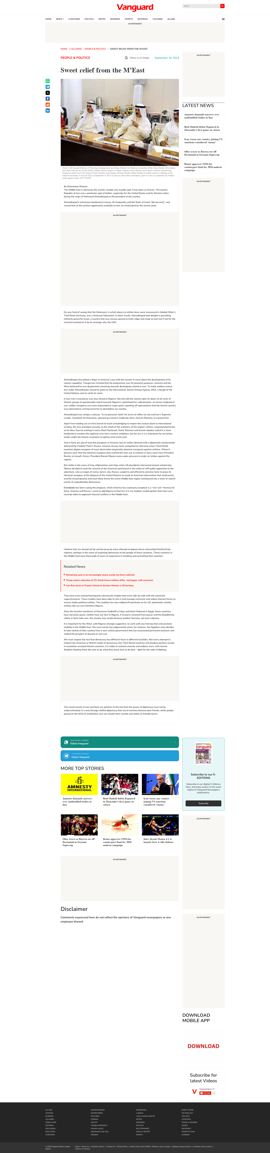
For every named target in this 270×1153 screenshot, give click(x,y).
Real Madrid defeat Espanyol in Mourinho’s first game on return (202, 128)
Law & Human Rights (145, 1116)
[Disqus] (120, 967)
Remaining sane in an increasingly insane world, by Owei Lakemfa (100, 574)
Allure (48, 1110)
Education (50, 1131)
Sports (129, 19)
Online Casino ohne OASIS (140, 1146)
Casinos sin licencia (82, 1149)
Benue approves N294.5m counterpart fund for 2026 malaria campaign (203, 166)
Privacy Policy (122, 1146)
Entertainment (98, 1110)
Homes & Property (99, 1125)
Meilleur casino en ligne (161, 1146)
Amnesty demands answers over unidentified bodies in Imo (201, 115)
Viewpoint (186, 1128)
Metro (101, 19)
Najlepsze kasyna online (181, 1146)
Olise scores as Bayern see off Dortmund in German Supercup (201, 153)
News (59, 19)
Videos (185, 1125)
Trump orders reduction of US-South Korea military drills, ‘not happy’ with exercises (109, 580)
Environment (97, 1113)
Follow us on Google (139, 57)
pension (94, 1135)
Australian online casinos (202, 1146)
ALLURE (171, 19)
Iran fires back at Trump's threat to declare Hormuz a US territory (100, 585)
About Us (85, 1146)
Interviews (141, 1110)
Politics (89, 19)
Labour (139, 1113)
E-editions (74, 19)
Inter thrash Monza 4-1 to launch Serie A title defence (158, 840)
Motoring (140, 1122)
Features (95, 1116)
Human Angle (97, 1128)
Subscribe (204, 803)
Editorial (143, 19)
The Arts (186, 1116)
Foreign (94, 1119)
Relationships (142, 1128)
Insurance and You (100, 1131)
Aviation (49, 1113)
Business (115, 19)
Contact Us (110, 1146)
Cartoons (186, 1119)
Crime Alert (50, 1122)
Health (94, 1122)
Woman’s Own (188, 1131)
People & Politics (95, 48)
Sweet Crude (188, 1110)
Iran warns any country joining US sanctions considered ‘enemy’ (203, 140)
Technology (187, 1113)
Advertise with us (97, 1146)
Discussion (50, 1128)
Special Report (143, 1131)
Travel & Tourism (189, 1122)
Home (48, 19)
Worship (186, 1135)
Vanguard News (135, 8)
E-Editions (50, 1135)
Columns (158, 19)
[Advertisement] (120, 259)
